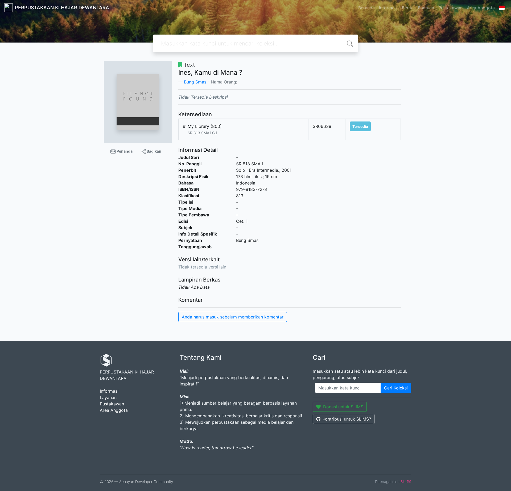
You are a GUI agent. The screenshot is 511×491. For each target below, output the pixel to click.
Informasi (388, 7)
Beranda (366, 7)
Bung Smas (195, 82)
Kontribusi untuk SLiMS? (347, 419)
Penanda (124, 151)
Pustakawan (450, 7)
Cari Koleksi (396, 388)
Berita (408, 7)
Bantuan (426, 7)
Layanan (108, 397)
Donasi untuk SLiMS (343, 406)
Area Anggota (481, 7)
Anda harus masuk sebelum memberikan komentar (232, 317)
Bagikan (153, 151)
